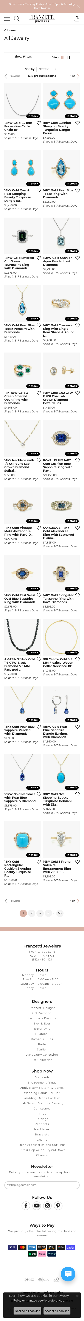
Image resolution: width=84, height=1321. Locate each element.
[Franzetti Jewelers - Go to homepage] (42, 18)
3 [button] (40, 913)
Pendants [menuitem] (42, 1124)
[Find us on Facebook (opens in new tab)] (26, 1205)
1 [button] (25, 913)
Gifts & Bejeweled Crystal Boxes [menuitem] (42, 1150)
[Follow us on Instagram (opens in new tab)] (47, 1205)
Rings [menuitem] (42, 1114)
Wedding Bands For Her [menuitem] (42, 1093)
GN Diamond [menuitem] (41, 1013)
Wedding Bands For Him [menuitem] (42, 1098)
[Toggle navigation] (5, 19)
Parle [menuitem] (42, 1044)
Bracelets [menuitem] (42, 1134)
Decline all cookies (27, 1311)
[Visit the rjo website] (56, 1279)
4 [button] (48, 913)
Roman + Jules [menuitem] (42, 1039)
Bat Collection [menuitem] (42, 1060)
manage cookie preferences (45, 1300)
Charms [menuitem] (42, 1155)
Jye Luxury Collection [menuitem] (42, 1055)
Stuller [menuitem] (42, 1049)
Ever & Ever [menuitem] (42, 1024)
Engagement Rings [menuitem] (42, 1083)
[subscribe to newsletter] (73, 1185)
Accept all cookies (57, 1311)
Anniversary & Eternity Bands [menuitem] (42, 1088)
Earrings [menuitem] (42, 1119)
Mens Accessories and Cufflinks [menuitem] (42, 1145)
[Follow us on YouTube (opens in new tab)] (36, 1205)
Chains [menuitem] (42, 1140)
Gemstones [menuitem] (42, 1109)
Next (72, 76)
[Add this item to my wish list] (37, 122)
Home (11, 30)
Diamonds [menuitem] (42, 1077)
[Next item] (36, 101)
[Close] (78, 6)
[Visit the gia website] (43, 1279)
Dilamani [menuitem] (42, 1034)
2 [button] (32, 913)
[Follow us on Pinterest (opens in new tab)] (58, 1205)
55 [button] (60, 913)
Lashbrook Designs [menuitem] (42, 1018)
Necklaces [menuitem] (42, 1129)
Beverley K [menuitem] (42, 1029)
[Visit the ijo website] (29, 1279)
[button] (17, 19)
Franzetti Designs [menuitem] (42, 1008)
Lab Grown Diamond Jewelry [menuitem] (42, 1103)
